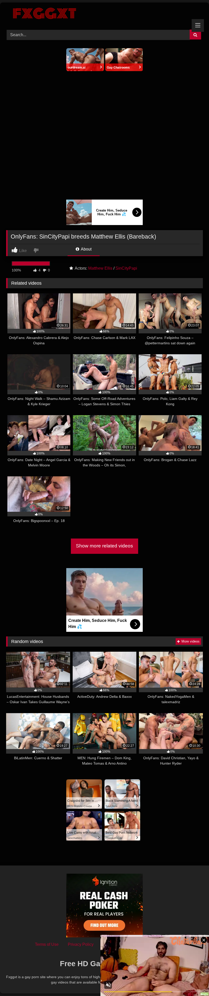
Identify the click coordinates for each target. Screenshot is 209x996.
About (86, 249)
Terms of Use (47, 944)
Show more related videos (104, 545)
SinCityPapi (126, 268)
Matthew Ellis (100, 268)
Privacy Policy (81, 944)
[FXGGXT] (104, 14)
